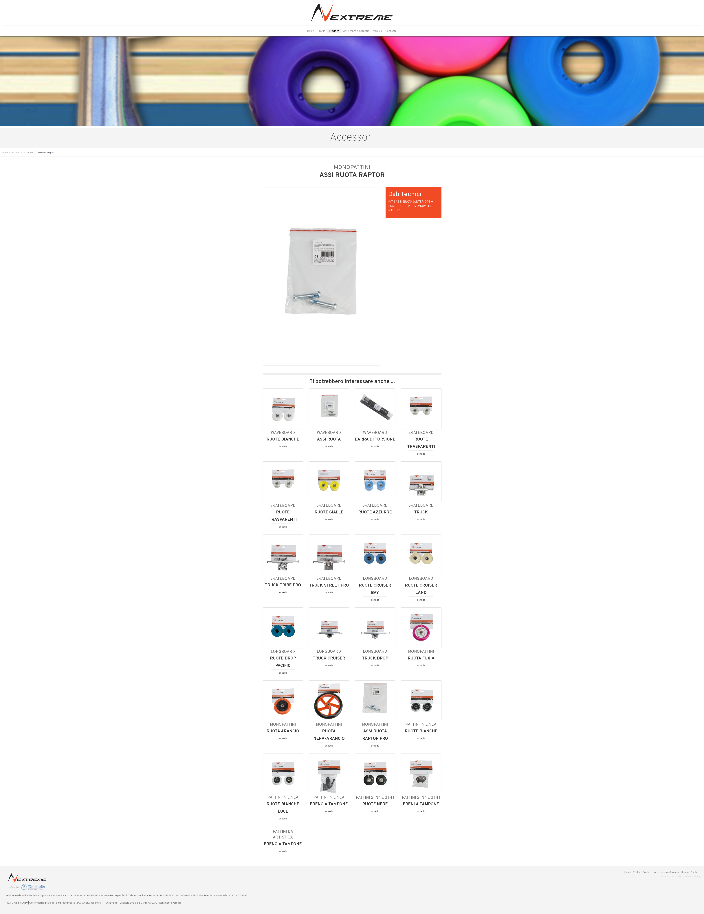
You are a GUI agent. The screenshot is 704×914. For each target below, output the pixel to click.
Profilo (321, 31)
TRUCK (421, 512)
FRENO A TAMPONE (329, 804)
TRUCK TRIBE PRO (283, 585)
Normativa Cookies (672, 876)
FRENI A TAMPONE (421, 804)
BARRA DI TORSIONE (375, 439)
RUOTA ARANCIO (283, 731)
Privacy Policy (692, 876)
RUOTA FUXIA (421, 658)
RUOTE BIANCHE (283, 439)
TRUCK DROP (375, 658)
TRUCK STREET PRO (329, 585)
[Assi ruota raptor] (321, 276)
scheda (283, 446)
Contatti (390, 31)
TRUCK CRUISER (329, 658)
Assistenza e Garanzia (356, 31)
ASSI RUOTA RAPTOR (352, 175)
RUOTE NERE (375, 804)
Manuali (377, 31)
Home (310, 31)
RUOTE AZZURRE (375, 512)
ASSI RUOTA (329, 439)
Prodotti (334, 31)
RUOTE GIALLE (329, 512)
